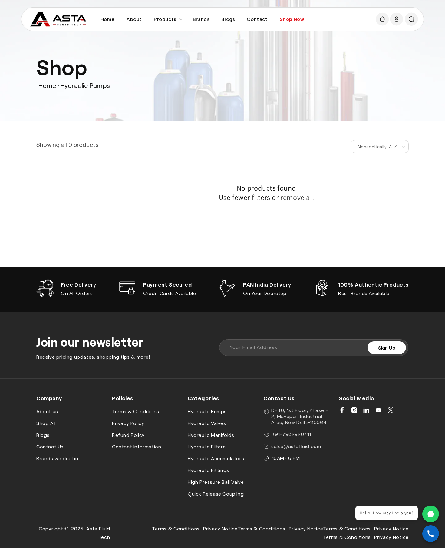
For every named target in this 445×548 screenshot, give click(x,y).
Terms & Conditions (135, 411)
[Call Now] (430, 533)
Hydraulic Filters (207, 447)
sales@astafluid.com (296, 446)
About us (47, 411)
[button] (167, 19)
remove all (297, 197)
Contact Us (50, 447)
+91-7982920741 (291, 434)
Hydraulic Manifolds (211, 435)
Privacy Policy (128, 423)
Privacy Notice (220, 528)
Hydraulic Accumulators (216, 458)
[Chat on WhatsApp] (430, 514)
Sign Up (386, 347)
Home (47, 85)
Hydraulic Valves (207, 423)
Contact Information (136, 447)
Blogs (43, 435)
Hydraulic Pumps (85, 85)
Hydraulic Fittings (208, 470)
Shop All (46, 423)
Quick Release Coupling (216, 494)
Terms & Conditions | (177, 528)
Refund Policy (128, 435)
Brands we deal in (57, 458)
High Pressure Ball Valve (216, 482)
